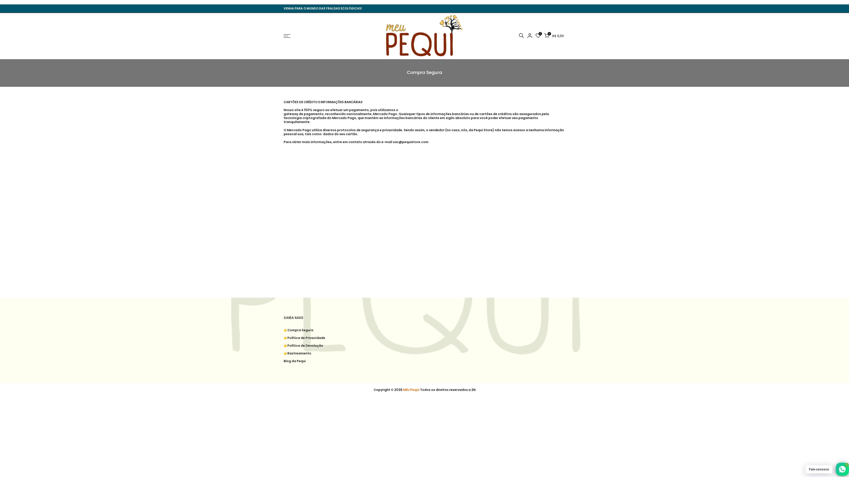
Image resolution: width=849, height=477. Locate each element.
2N (473, 390)
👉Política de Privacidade (304, 338)
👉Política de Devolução (303, 345)
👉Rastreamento (297, 353)
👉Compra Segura (298, 330)
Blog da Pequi (295, 361)
